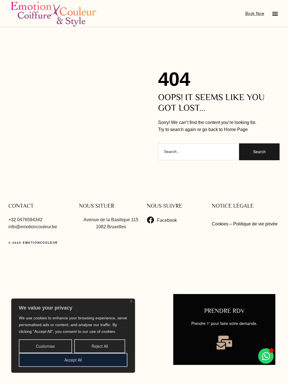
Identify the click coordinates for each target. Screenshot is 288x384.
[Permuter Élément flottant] (266, 356)
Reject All (99, 346)
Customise (45, 346)
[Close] (131, 301)
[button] (275, 13)
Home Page (236, 129)
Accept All (73, 360)
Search (259, 151)
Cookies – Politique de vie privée (245, 224)
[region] (73, 336)
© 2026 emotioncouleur (33, 243)
